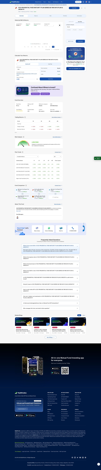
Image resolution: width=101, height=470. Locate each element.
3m (31, 46)
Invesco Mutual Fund (69, 444)
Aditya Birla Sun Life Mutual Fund (43, 444)
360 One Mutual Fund (47, 442)
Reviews (63, 420)
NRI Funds (50, 405)
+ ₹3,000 (74, 29)
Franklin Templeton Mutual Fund (51, 445)
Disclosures (77, 420)
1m (28, 46)
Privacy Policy (78, 413)
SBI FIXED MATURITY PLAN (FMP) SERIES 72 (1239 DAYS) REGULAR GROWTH (23, 171)
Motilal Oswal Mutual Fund (69, 442)
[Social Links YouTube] (80, 457)
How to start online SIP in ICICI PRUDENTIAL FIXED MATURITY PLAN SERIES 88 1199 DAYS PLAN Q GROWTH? (48, 290)
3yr (46, 46)
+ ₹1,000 (69, 29)
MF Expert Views (51, 415)
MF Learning (50, 420)
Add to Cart (70, 41)
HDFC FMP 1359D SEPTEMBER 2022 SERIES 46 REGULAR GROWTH (22, 164)
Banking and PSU (25, 11)
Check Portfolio (35, 93)
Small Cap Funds (54, 451)
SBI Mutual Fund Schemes (29, 446)
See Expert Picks (45, 93)
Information (79, 15)
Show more (18, 211)
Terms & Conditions (79, 411)
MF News (50, 417)
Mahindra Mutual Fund (58, 442)
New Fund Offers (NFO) (66, 401)
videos (83, 315)
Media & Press (78, 399)
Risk (50, 15)
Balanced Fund (46, 451)
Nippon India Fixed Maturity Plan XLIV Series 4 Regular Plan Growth (22, 178)
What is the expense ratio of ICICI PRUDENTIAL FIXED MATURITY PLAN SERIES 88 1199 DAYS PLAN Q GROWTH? (48, 257)
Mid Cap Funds (63, 451)
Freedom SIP (64, 399)
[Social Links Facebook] (72, 457)
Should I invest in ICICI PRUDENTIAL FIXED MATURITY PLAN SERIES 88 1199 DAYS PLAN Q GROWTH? (48, 284)
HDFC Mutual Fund (31, 444)
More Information (57, 204)
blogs (79, 315)
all (53, 46)
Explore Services (21, 408)
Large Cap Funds (25, 451)
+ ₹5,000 (80, 29)
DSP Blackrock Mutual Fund (21, 445)
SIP (54, 156)
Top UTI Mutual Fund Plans (64, 445)
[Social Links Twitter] (77, 457)
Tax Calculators (64, 413)
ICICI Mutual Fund (29, 442)
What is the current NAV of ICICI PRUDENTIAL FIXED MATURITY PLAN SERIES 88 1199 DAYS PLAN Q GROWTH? (48, 246)
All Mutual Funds (51, 401)
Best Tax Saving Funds (52, 403)
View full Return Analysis (56, 117)
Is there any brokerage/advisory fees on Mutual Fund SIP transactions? (41, 303)
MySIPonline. (23, 457)
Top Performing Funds (52, 399)
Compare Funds (58, 152)
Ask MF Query (78, 401)
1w (24, 46)
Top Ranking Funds (52, 396)
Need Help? (78, 1)
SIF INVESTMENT (65, 396)
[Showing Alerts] (60, 25)
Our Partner (77, 396)
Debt (19, 11)
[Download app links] (55, 368)
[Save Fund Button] (81, 8)
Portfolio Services (65, 405)
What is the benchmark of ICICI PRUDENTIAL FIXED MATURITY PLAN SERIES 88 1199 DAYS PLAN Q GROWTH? (48, 264)
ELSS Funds (33, 451)
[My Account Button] (89, 2)
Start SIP (63, 394)
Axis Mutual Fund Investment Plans (35, 445)
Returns (36, 15)
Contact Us (77, 403)
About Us (77, 394)
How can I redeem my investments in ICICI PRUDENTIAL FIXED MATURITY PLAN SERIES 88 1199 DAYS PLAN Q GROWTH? (48, 297)
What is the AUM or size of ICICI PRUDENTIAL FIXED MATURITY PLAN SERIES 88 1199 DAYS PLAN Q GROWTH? (48, 271)
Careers (76, 405)
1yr (42, 46)
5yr (49, 46)
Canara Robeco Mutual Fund (57, 444)
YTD (39, 46)
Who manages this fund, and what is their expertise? (36, 308)
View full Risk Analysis (57, 136)
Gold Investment (64, 403)
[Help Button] (98, 464)
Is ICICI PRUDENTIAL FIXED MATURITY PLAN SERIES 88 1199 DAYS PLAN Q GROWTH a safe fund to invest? (48, 278)
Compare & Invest (65, 415)
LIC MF (76, 444)
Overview (21, 15)
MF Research (50, 413)
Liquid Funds (39, 451)
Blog (49, 411)
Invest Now (74, 7)
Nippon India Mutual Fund (41, 446)
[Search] (83, 2)
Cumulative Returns (20, 156)
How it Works (64, 417)
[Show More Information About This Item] (25, 117)
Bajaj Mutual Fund (37, 442)
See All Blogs (50, 337)
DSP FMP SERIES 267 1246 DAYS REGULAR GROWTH (22, 167)
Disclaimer (77, 417)
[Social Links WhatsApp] (85, 457)
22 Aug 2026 (47, 49)
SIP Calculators (64, 411)
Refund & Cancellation (79, 415)
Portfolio (65, 15)
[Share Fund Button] (85, 8)
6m (35, 46)
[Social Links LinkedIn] (75, 457)
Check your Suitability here (75, 68)
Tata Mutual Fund (75, 445)
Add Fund (56, 197)
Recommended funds (52, 394)
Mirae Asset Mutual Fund (20, 444)
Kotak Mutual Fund (19, 446)
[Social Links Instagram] (83, 457)
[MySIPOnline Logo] (15, 2)
